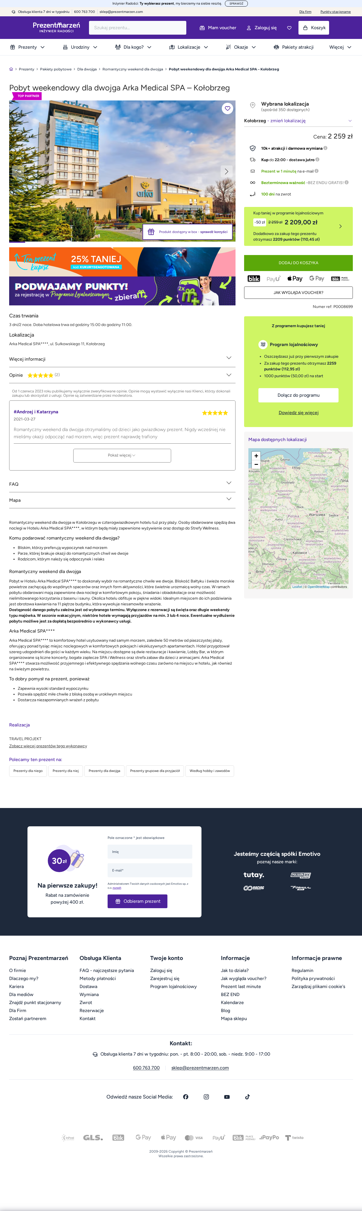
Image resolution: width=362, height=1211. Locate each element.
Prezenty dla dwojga (104, 771)
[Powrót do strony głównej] (11, 69)
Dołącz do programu (299, 395)
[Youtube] (227, 1097)
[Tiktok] (248, 1097)
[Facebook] (186, 1097)
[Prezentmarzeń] (56, 27)
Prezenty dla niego (28, 771)
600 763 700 (146, 1067)
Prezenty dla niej (66, 771)
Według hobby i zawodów (210, 771)
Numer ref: (323, 306)
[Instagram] (206, 1097)
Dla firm (305, 12)
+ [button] (256, 455)
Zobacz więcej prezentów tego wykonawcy (48, 746)
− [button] (256, 464)
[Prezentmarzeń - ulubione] (289, 28)
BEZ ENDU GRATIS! (326, 182)
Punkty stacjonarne (336, 12)
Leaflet (297, 586)
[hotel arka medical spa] (122, 170)
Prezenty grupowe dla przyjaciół (155, 771)
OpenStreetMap (319, 586)
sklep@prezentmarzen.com (121, 12)
